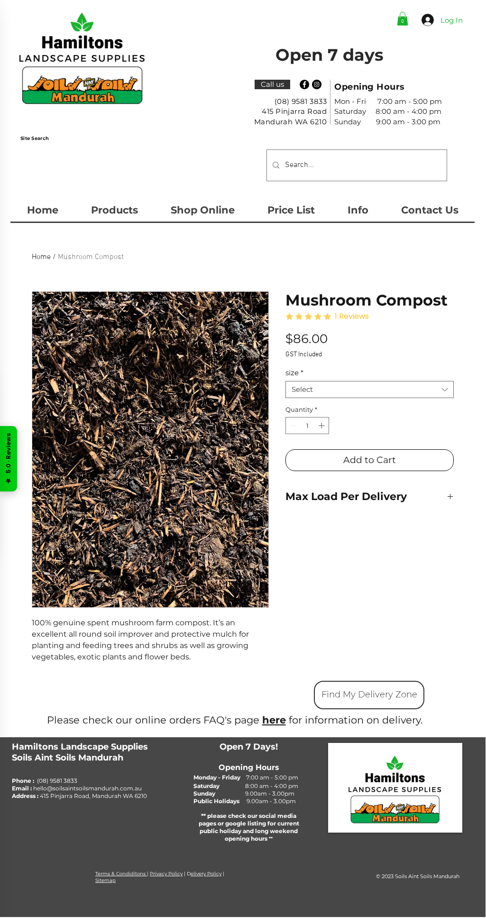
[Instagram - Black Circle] (316, 84)
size (294, 373)
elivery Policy (206, 874)
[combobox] (369, 389)
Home (41, 257)
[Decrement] (292, 425)
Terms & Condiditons (121, 874)
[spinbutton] (307, 425)
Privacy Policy (166, 874)
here (274, 720)
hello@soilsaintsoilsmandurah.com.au (87, 788)
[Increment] (322, 425)
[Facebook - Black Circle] (304, 84)
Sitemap (105, 880)
